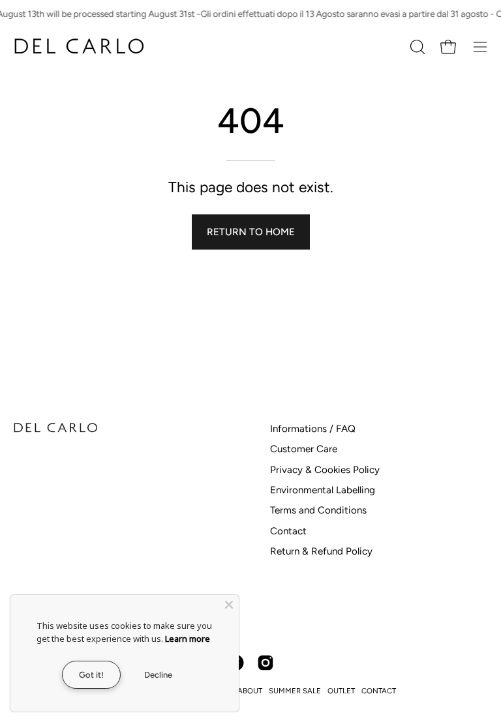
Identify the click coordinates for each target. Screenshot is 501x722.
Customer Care (303, 449)
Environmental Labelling (322, 490)
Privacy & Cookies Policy (325, 470)
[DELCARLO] (78, 46)
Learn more (187, 638)
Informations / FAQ (313, 429)
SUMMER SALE (295, 690)
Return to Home (251, 232)
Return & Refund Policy (321, 551)
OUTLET (341, 690)
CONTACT (378, 690)
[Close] (228, 604)
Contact (288, 531)
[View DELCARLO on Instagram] (265, 662)
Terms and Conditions (318, 510)
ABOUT (249, 690)
